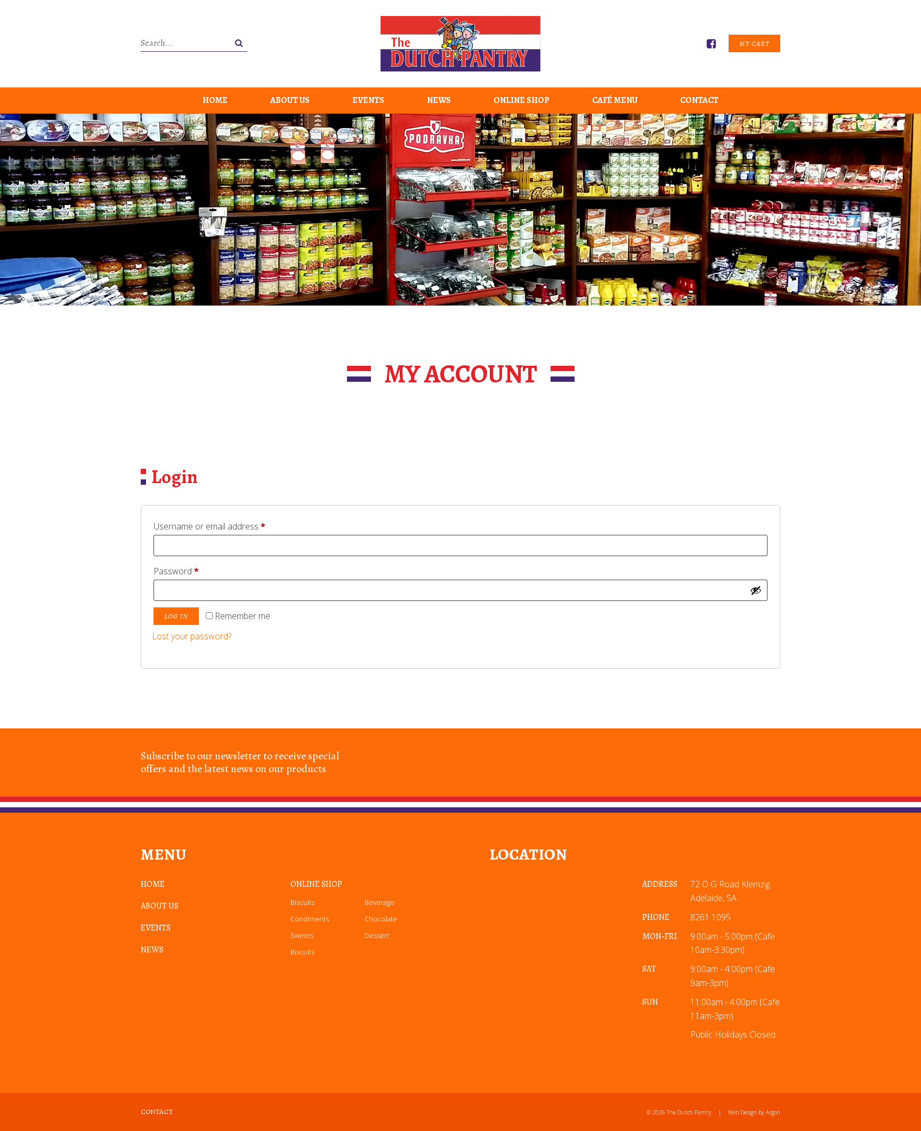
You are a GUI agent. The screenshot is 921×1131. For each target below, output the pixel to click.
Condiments (309, 919)
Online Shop (522, 100)
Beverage (379, 902)
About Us (290, 100)
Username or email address (226, 526)
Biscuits (302, 902)
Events (368, 100)
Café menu (614, 100)
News (439, 100)
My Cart (754, 43)
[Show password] (756, 590)
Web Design (742, 1112)
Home (215, 100)
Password (193, 571)
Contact (699, 100)
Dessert (377, 935)
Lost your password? (191, 636)
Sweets (301, 935)
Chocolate (381, 919)
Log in (176, 616)
